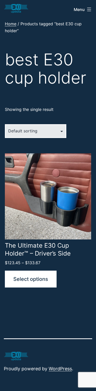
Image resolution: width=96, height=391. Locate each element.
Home (10, 23)
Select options (30, 279)
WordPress (60, 368)
